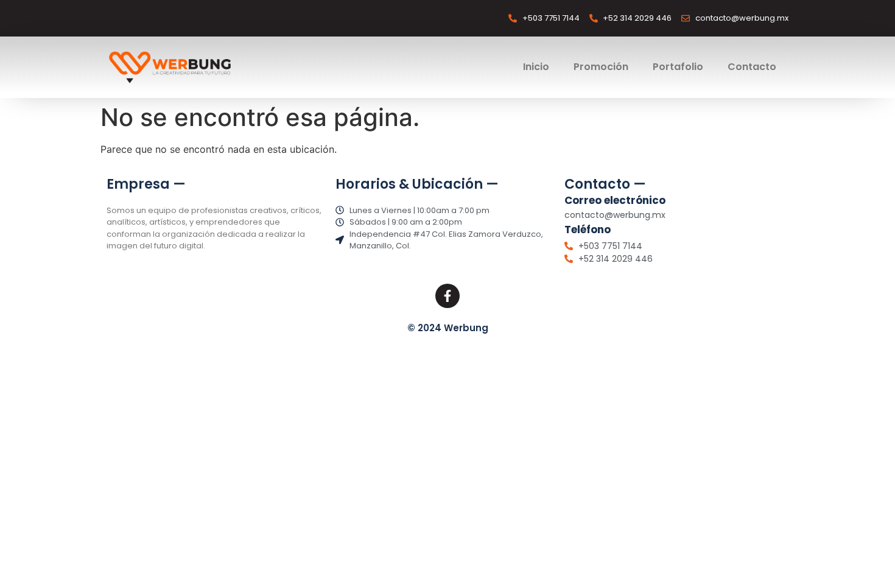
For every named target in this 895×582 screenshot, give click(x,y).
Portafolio (678, 67)
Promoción (601, 67)
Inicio (536, 67)
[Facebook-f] (447, 296)
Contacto (752, 67)
